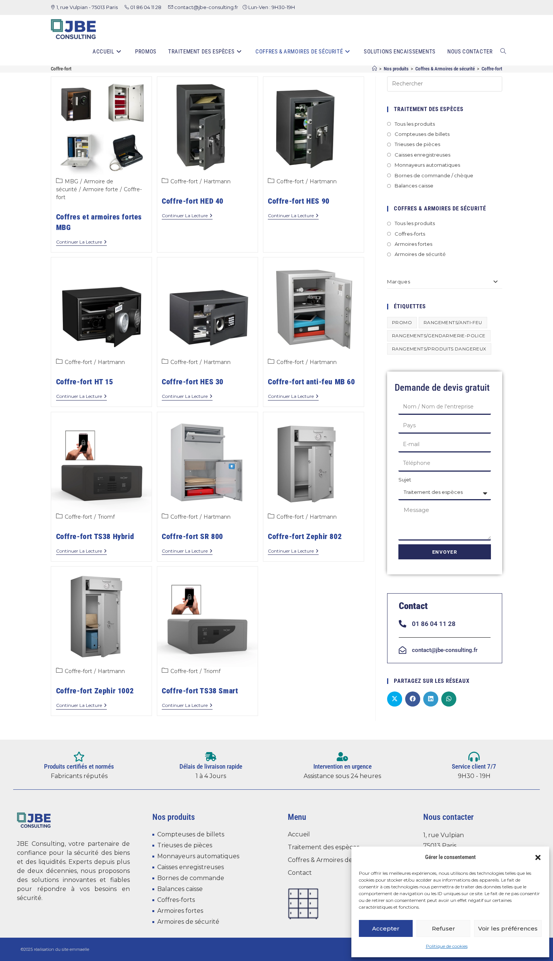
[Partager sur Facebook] (412, 699)
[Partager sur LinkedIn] (430, 699)
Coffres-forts (410, 234)
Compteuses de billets (422, 134)
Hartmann (217, 181)
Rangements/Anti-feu (453, 322)
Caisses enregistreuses (422, 155)
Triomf (106, 516)
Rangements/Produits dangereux (439, 349)
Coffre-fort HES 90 (299, 201)
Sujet (404, 480)
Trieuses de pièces (417, 144)
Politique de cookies (447, 946)
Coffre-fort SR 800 (192, 536)
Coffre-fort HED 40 (192, 201)
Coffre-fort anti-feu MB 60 (311, 381)
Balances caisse (414, 186)
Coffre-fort (492, 69)
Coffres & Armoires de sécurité (333, 860)
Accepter (386, 928)
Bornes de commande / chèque (434, 175)
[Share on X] (394, 699)
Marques (398, 282)
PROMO (402, 322)
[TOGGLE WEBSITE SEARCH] (503, 51)
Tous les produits (415, 124)
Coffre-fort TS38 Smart (200, 690)
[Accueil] (374, 69)
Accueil (299, 834)
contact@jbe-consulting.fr (206, 7)
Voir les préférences (508, 928)
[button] (538, 857)
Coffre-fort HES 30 (192, 381)
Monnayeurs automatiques (427, 165)
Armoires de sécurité (420, 254)
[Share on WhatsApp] (448, 699)
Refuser (443, 928)
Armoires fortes (413, 244)
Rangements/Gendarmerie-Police (439, 335)
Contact (300, 872)
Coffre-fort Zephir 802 (305, 536)
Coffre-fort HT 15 (84, 381)
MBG (71, 181)
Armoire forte (100, 189)
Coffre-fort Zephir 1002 (95, 690)
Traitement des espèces (323, 847)
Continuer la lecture (81, 242)
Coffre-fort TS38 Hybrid (95, 536)
